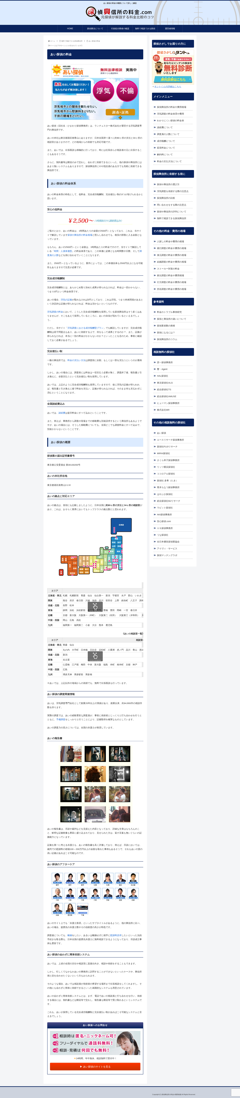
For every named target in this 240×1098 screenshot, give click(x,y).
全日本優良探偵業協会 (168, 541)
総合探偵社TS (164, 389)
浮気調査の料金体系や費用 (170, 114)
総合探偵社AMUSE (166, 396)
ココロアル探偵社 (166, 473)
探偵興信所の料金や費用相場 (171, 107)
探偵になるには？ (166, 332)
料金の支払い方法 (77, 360)
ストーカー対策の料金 (168, 268)
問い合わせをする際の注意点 (171, 205)
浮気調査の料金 (55, 312)
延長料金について (166, 148)
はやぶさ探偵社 (165, 494)
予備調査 (60, 719)
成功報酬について (166, 141)
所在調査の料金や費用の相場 (171, 289)
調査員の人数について (168, 134)
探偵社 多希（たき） (167, 480)
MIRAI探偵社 (163, 453)
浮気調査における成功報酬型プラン (86, 328)
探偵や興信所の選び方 (168, 184)
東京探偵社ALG (165, 383)
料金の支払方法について (169, 161)
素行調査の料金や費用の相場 (171, 248)
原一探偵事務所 (165, 362)
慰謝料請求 (116, 935)
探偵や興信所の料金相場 (80, 235)
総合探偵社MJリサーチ (168, 501)
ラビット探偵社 (165, 507)
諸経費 (61, 413)
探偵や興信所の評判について (171, 211)
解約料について (165, 154)
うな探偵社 (162, 535)
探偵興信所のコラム (167, 339)
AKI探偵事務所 (164, 514)
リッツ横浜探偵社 (166, 467)
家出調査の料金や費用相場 (170, 275)
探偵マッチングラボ (167, 555)
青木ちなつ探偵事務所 (168, 487)
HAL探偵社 (162, 376)
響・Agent (162, 369)
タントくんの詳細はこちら (167, 86)
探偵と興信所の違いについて (171, 319)
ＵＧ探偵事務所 (165, 528)
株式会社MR (163, 410)
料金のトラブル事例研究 (169, 312)
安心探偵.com (164, 521)
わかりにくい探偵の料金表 (170, 120)
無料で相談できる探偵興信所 (171, 218)
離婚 (70, 935)
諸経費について (165, 127)
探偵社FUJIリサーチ (167, 446)
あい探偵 (161, 433)
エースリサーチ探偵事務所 (170, 440)
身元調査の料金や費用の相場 (171, 255)
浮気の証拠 (66, 299)
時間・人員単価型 (63, 251)
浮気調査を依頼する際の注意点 (172, 191)
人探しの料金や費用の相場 (170, 241)
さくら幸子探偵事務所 (168, 460)
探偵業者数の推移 (166, 325)
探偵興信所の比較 (166, 198)
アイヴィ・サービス (167, 548)
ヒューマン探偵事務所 (168, 403)
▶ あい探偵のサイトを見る (95, 1066)
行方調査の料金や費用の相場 (171, 282)
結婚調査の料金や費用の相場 (171, 262)
